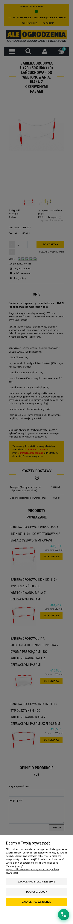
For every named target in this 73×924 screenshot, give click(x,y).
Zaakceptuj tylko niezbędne (36, 881)
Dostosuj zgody (36, 892)
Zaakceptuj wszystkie (36, 902)
